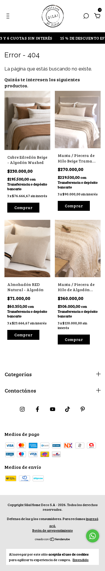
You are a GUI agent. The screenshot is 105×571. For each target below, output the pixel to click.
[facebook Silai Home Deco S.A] (37, 409)
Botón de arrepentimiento (52, 530)
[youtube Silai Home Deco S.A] (52, 409)
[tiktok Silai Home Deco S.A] (67, 409)
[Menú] (8, 16)
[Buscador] (86, 16)
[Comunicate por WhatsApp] (92, 535)
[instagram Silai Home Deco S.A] (22, 409)
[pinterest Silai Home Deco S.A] (82, 409)
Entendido (81, 559)
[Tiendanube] (52, 539)
